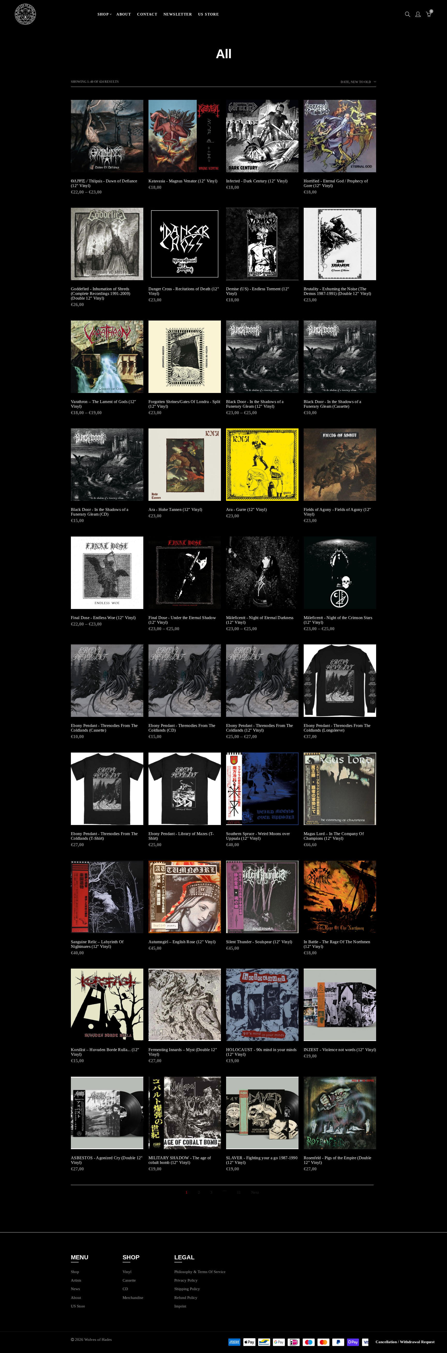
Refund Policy (185, 1298)
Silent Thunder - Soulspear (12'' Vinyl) (259, 942)
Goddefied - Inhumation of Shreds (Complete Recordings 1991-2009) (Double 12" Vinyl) (100, 293)
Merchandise (133, 1298)
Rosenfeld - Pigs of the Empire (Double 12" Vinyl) (337, 1160)
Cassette (129, 1280)
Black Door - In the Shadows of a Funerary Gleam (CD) (100, 511)
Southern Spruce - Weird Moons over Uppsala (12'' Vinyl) (258, 836)
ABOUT (123, 14)
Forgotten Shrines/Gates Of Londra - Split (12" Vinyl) (184, 403)
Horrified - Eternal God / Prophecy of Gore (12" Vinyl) (336, 183)
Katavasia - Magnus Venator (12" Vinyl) (182, 181)
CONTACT (147, 14)
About (76, 1298)
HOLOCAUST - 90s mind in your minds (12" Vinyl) (261, 1052)
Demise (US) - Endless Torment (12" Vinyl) (257, 291)
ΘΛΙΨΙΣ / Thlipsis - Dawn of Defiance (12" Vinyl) (104, 183)
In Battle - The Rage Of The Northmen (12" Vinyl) (337, 944)
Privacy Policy (186, 1280)
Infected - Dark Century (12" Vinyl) (257, 181)
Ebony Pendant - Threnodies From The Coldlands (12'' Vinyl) (259, 727)
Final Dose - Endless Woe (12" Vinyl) (103, 617)
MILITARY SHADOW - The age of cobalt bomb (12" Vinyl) (179, 1160)
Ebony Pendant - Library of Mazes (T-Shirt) (181, 836)
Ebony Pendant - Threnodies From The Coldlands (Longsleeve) (337, 727)
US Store (78, 1306)
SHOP (103, 14)
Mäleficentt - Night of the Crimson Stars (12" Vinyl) (338, 620)
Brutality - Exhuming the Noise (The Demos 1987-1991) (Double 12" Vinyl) (337, 291)
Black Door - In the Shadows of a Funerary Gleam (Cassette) (332, 403)
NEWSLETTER (177, 14)
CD (125, 1289)
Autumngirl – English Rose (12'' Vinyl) (181, 942)
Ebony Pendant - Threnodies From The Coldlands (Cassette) (104, 727)
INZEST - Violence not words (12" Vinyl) (340, 1049)
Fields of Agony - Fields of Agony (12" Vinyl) (337, 511)
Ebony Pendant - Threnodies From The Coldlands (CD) (181, 727)
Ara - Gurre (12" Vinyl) (246, 509)
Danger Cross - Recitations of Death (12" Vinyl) (183, 291)
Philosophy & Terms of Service (200, 1272)
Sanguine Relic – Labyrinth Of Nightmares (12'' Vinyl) (97, 944)
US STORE (208, 14)
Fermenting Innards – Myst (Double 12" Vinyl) (182, 1052)
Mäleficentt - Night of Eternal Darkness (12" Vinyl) (260, 620)
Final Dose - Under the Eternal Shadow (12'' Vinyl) (182, 620)
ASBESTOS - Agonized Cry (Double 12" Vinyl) (107, 1160)
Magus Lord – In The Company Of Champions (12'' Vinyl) (334, 836)
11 (239, 1192)
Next (255, 1192)
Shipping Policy (187, 1289)
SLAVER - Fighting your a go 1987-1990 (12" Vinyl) (261, 1160)
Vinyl (127, 1272)
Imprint (180, 1306)
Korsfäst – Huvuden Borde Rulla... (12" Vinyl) (105, 1052)
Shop (75, 1272)
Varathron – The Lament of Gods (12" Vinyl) (103, 403)
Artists (76, 1280)
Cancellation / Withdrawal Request (405, 1342)
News (75, 1289)
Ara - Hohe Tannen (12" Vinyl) (175, 509)
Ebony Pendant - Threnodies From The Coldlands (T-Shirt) (104, 836)
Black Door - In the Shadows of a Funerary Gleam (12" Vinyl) (255, 403)
